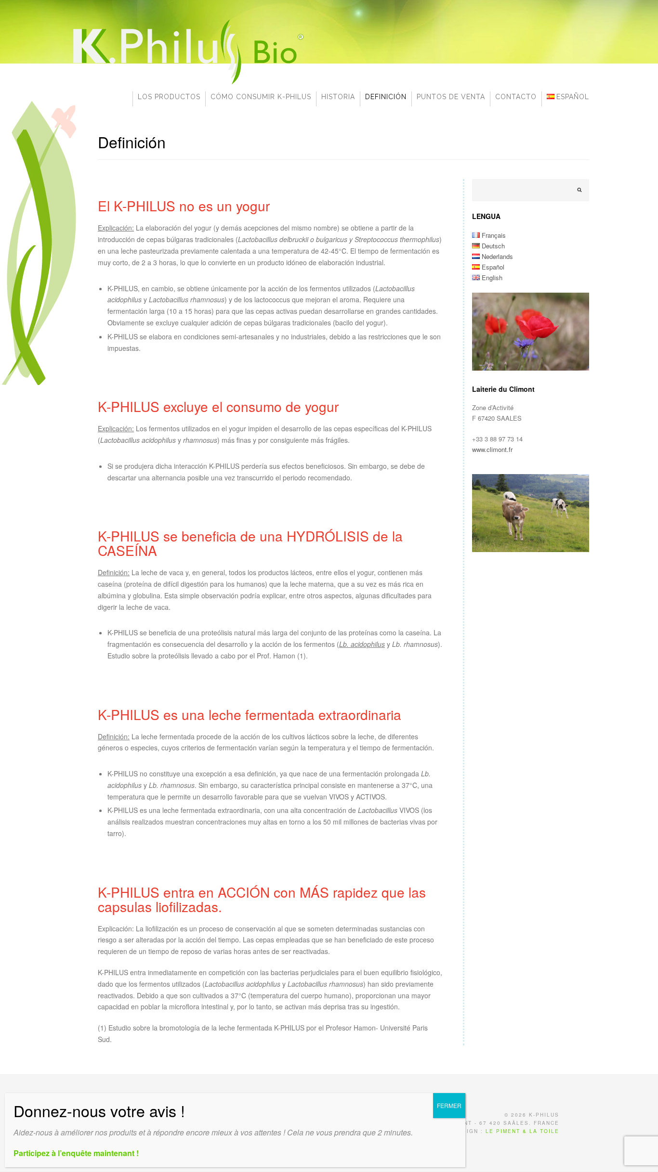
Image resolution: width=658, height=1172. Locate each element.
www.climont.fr (492, 449)
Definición (386, 97)
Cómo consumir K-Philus (261, 97)
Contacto (516, 97)
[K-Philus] (187, 84)
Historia (338, 97)
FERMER (449, 1105)
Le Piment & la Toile (522, 1131)
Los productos (169, 97)
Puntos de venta (451, 97)
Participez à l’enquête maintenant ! (76, 1153)
